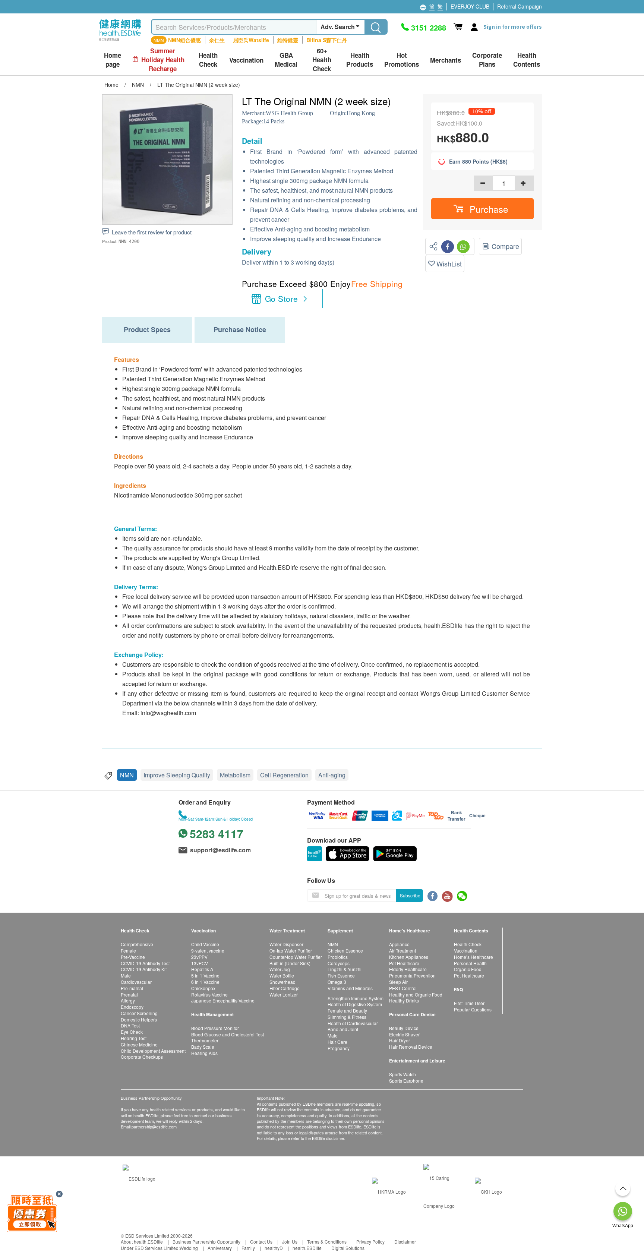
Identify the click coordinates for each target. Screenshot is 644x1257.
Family (248, 1248)
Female (128, 950)
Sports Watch (402, 1074)
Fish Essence (341, 975)
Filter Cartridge (284, 988)
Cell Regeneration (284, 775)
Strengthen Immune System (355, 998)
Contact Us (261, 1241)
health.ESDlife (307, 1248)
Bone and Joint (343, 1029)
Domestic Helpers (139, 1019)
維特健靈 (287, 40)
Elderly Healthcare (408, 969)
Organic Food (468, 969)
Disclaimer (405, 1241)
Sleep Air (398, 982)
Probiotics (338, 957)
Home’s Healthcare (473, 957)
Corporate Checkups (142, 1057)
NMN (127, 775)
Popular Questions (473, 1009)
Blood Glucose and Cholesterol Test (227, 1034)
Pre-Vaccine (133, 957)
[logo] (120, 41)
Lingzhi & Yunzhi (345, 969)
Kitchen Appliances (408, 957)
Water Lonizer (283, 994)
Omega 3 (337, 982)
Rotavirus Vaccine (209, 994)
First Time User (469, 1003)
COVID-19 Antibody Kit (144, 969)
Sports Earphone (406, 1080)
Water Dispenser (286, 944)
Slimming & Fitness (347, 1017)
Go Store (281, 298)
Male (126, 975)
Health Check (468, 944)
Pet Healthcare (404, 963)
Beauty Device (404, 1028)
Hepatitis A (202, 969)
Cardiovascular (136, 982)
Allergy (128, 1000)
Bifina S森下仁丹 (326, 40)
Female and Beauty (347, 1010)
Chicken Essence (345, 950)
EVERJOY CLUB (470, 6)
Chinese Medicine (139, 1044)
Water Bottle (281, 975)
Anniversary (220, 1248)
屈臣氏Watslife (251, 40)
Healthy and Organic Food (415, 994)
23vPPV (199, 957)
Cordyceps (339, 963)
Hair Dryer (399, 1040)
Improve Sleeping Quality (176, 775)
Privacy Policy (370, 1241)
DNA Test (130, 1025)
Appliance (399, 944)
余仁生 (217, 40)
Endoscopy (132, 1007)
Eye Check (132, 1032)
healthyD (274, 1248)
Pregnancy (339, 1048)
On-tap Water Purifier (290, 950)
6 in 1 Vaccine (205, 982)
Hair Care (337, 1042)
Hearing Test (133, 1038)
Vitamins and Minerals (350, 988)
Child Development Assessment (153, 1051)
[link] (139, 1178)
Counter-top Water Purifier (295, 957)
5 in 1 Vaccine (205, 975)
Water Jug (279, 969)
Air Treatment (402, 950)
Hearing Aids (204, 1053)
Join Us (289, 1241)
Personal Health (470, 963)
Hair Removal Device (410, 1046)
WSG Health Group (289, 113)
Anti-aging (331, 775)
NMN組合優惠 (184, 40)
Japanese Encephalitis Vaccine (223, 1000)
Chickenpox (203, 988)
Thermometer (204, 1040)
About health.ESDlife (142, 1241)
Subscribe (410, 895)
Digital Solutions (347, 1248)
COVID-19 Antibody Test (145, 963)
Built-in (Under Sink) (289, 963)
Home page (112, 60)
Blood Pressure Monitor (215, 1028)
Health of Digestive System (355, 1004)
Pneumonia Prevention (412, 975)
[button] (482, 208)
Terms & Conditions (327, 1241)
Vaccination (465, 950)
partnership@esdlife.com (154, 1127)
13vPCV (199, 963)
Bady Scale (202, 1046)
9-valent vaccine (207, 950)
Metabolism (235, 775)
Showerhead (282, 982)
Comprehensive (137, 944)
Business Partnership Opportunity (206, 1241)
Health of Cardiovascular (353, 1023)
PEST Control (403, 988)
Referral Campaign (519, 6)
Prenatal (129, 994)
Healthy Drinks (404, 1000)
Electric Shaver (404, 1034)
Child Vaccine (205, 944)
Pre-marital (132, 988)
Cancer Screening (139, 1013)
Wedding (189, 1248)
